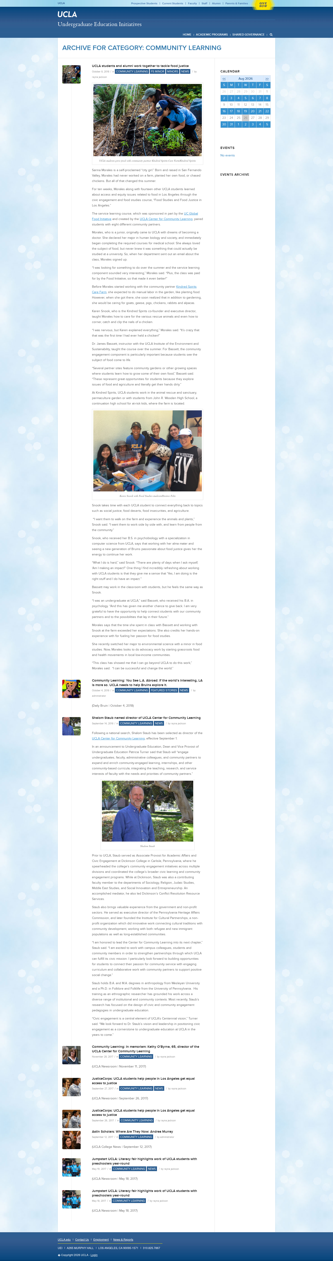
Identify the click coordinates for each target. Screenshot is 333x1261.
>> (267, 78)
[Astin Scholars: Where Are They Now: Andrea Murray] (71, 1140)
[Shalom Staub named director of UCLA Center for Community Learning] (71, 726)
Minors (172, 71)
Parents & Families (236, 3)
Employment (101, 1239)
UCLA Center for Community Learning (118, 738)
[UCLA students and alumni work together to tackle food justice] (71, 74)
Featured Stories (164, 690)
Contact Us (82, 1239)
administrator (99, 695)
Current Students (172, 3)
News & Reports (123, 1239)
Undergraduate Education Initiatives (100, 24)
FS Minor (157, 71)
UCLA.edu (64, 1239)
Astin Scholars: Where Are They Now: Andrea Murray (132, 1131)
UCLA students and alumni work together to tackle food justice (140, 66)
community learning (132, 71)
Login (94, 1255)
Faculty (192, 3)
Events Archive (234, 174)
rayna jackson (99, 77)
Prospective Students (144, 3)
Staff (204, 3)
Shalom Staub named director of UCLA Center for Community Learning (146, 718)
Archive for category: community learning (142, 48)
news (185, 71)
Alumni (216, 3)
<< (224, 78)
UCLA (61, 3)
